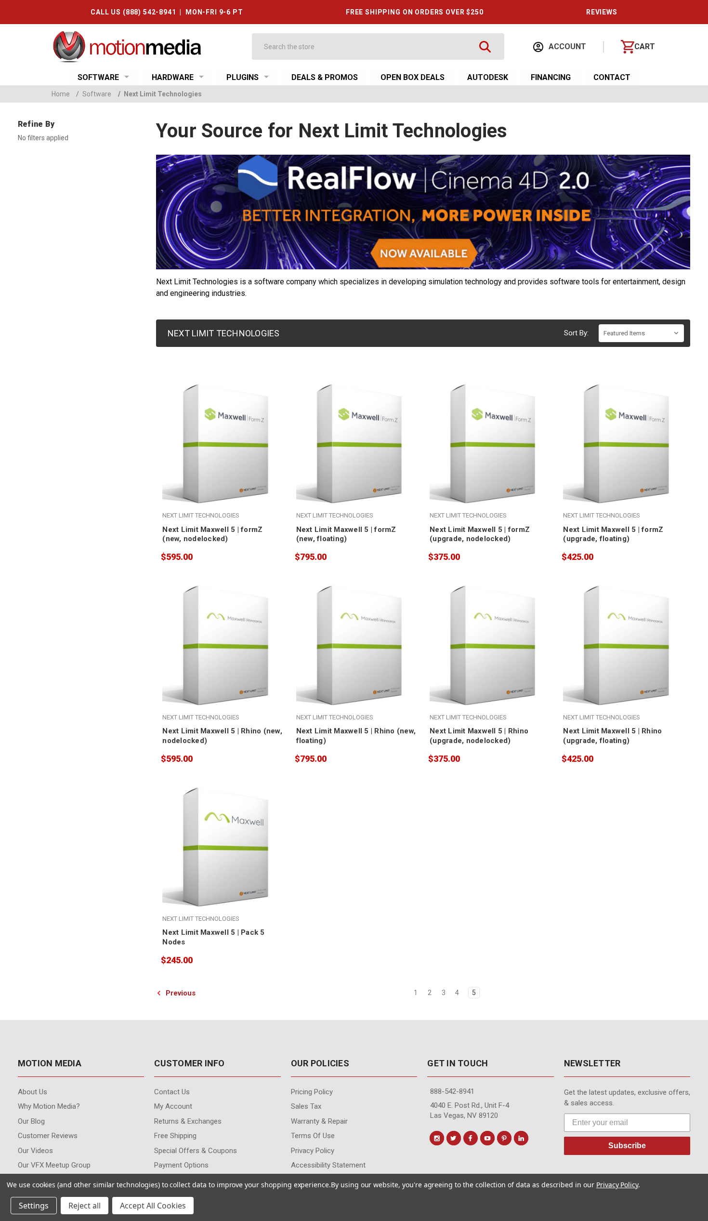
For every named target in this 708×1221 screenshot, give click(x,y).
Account (566, 46)
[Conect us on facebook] (470, 1138)
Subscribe (627, 1145)
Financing (551, 77)
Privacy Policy (312, 1150)
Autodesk (487, 77)
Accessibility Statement (328, 1165)
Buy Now (222, 476)
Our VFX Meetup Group (54, 1165)
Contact (611, 77)
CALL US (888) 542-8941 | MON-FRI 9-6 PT (167, 12)
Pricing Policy (312, 1092)
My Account (173, 1106)
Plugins (242, 77)
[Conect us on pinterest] (504, 1138)
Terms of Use (313, 1135)
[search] (485, 46)
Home (61, 94)
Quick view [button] (222, 455)
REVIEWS (601, 12)
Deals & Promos (324, 77)
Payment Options (181, 1165)
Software (98, 77)
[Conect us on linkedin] (521, 1138)
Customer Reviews (48, 1135)
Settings (34, 1205)
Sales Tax (306, 1106)
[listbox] (641, 333)
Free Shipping (175, 1135)
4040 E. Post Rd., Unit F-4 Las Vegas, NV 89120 (469, 1110)
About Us (32, 1092)
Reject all (84, 1205)
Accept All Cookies (153, 1205)
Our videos (35, 1150)
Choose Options (490, 476)
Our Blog (31, 1121)
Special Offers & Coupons (195, 1150)
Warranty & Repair (319, 1121)
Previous (180, 993)
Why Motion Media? (49, 1106)
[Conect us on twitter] (453, 1138)
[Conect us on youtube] (487, 1138)
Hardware (173, 77)
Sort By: (576, 333)
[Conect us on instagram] (437, 1138)
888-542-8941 (452, 1091)
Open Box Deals (412, 77)
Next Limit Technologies (160, 94)
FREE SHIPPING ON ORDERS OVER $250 (415, 12)
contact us (172, 1092)
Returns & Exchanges (188, 1121)
